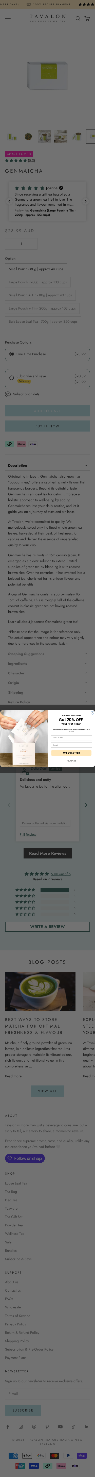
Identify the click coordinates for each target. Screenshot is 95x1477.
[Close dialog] (92, 712)
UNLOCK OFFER (71, 752)
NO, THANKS (71, 761)
